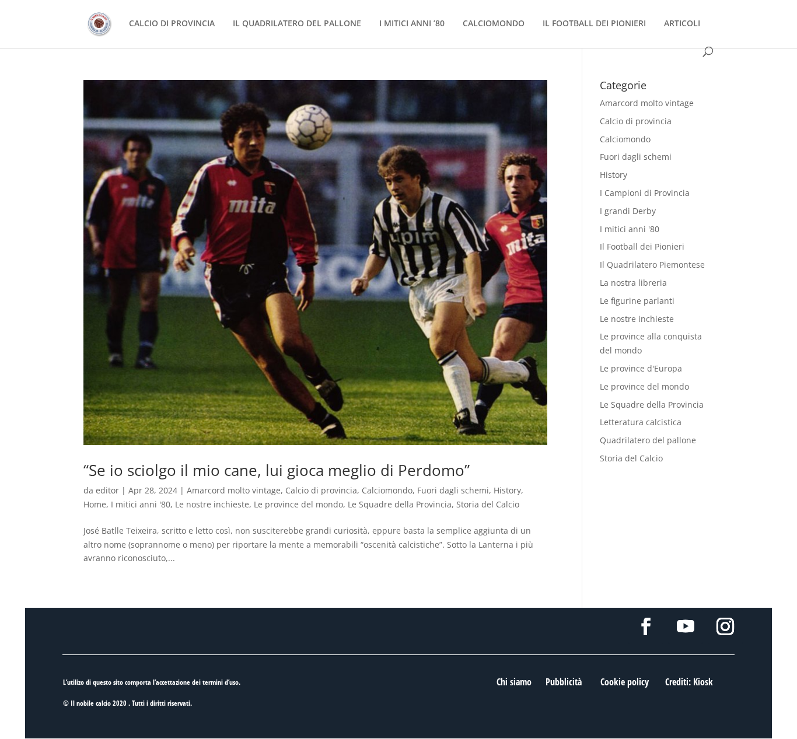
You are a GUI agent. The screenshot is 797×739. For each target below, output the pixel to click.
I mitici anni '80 (140, 504)
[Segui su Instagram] (725, 626)
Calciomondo (387, 490)
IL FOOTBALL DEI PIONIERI (594, 24)
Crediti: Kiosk (689, 681)
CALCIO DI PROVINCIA (172, 24)
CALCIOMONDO (494, 24)
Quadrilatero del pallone (648, 440)
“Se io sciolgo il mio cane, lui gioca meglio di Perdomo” (276, 470)
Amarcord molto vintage (234, 490)
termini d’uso (220, 682)
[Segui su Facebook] (645, 626)
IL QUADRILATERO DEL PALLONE (297, 24)
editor (107, 490)
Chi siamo (514, 681)
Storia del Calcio (487, 504)
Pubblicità (564, 681)
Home (94, 504)
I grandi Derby (628, 210)
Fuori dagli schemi (453, 490)
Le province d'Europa (641, 368)
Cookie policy (624, 681)
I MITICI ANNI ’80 (412, 24)
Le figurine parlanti (637, 300)
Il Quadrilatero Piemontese (652, 264)
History (507, 490)
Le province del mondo (298, 504)
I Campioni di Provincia (645, 192)
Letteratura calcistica (640, 422)
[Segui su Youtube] (685, 626)
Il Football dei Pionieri (642, 246)
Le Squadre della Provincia (400, 504)
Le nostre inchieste (212, 504)
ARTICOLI (682, 24)
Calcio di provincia (321, 490)
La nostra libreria (633, 282)
